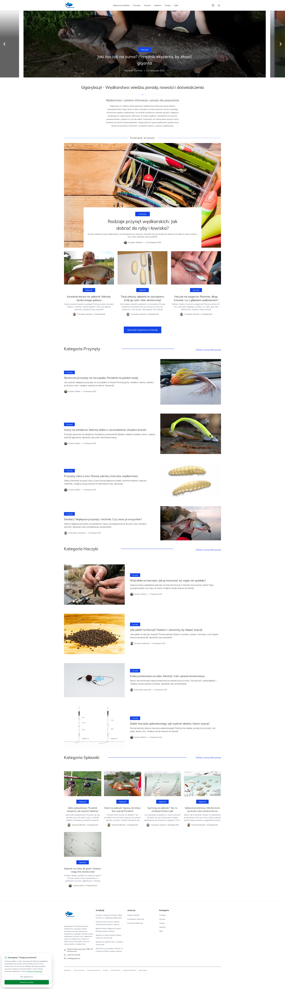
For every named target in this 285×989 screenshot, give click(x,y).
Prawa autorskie (79, 970)
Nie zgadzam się (27, 977)
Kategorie (164, 910)
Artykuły (100, 910)
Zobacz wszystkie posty (208, 349)
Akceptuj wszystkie (27, 982)
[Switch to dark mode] (219, 5)
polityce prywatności (34, 971)
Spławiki (157, 5)
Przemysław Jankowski (135, 919)
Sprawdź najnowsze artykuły (142, 329)
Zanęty (168, 5)
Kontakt (105, 970)
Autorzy (131, 910)
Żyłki (176, 5)
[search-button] (213, 5)
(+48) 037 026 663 (73, 955)
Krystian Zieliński (133, 915)
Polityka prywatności (93, 970)
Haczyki (147, 5)
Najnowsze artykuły (121, 5)
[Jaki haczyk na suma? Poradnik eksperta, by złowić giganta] (142, 44)
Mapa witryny (143, 970)
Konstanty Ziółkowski (135, 923)
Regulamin (67, 970)
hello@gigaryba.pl (73, 958)
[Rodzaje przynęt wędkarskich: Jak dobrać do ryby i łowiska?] (142, 195)
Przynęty (136, 5)
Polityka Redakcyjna (129, 970)
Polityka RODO (115, 970)
